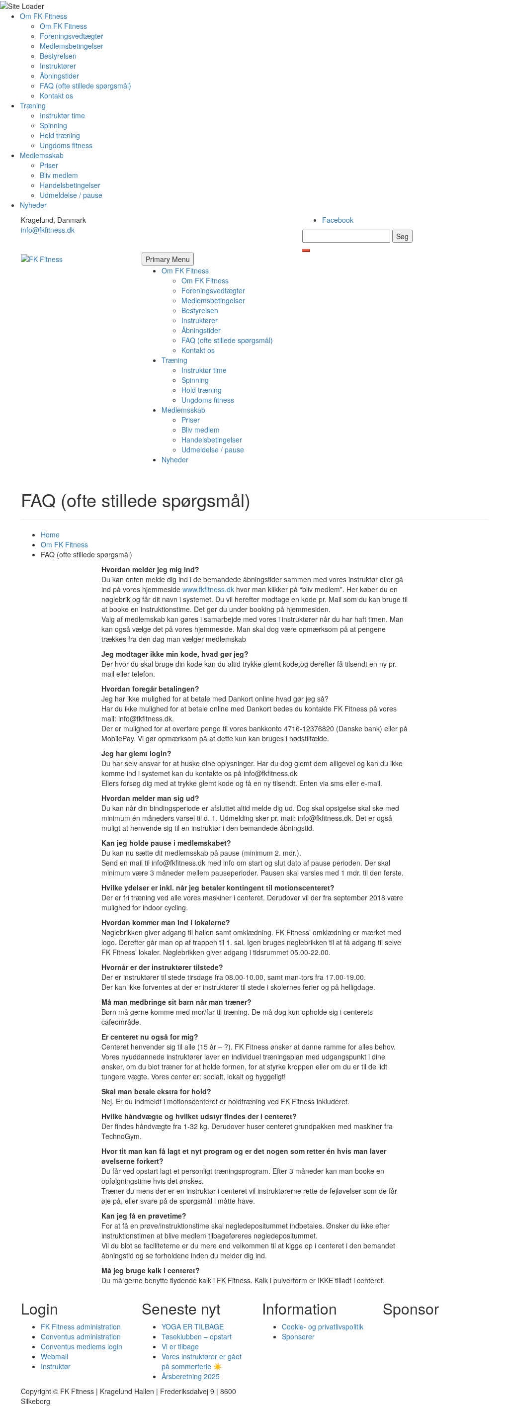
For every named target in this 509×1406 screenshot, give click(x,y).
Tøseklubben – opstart (197, 1336)
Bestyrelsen (58, 56)
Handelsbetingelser (70, 185)
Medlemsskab (42, 155)
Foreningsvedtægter (71, 36)
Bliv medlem (59, 175)
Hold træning (60, 135)
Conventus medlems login (81, 1346)
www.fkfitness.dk (208, 589)
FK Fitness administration (81, 1326)
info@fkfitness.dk (48, 230)
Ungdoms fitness (66, 145)
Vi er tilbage (180, 1346)
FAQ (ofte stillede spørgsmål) (85, 85)
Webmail (54, 1356)
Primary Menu (168, 259)
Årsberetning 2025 (191, 1376)
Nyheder (33, 205)
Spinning (53, 125)
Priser (49, 165)
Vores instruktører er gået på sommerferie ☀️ (202, 1361)
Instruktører (58, 66)
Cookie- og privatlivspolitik (322, 1326)
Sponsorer (298, 1336)
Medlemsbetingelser (71, 46)
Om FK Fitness (43, 16)
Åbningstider (59, 76)
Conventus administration (81, 1336)
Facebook (337, 220)
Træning (33, 105)
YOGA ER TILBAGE (193, 1326)
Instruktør (56, 1366)
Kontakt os (56, 95)
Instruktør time (62, 115)
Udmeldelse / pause (71, 195)
